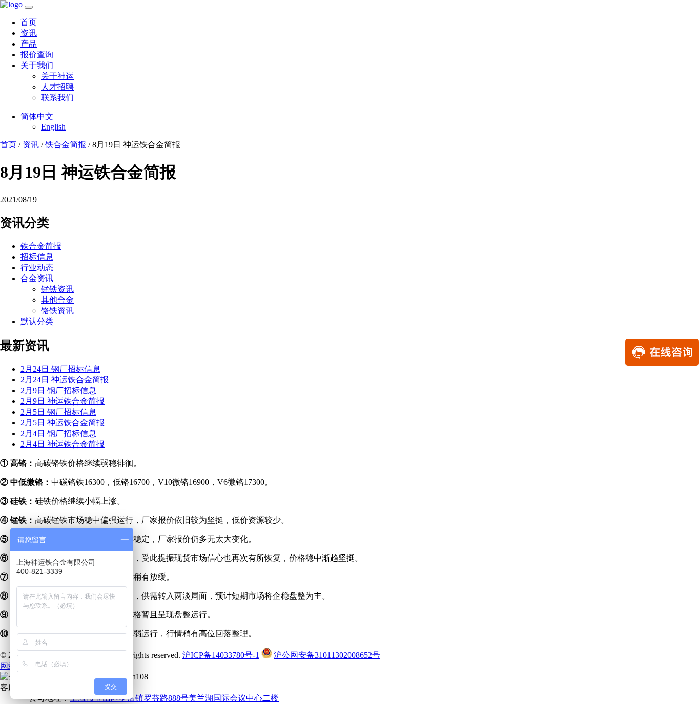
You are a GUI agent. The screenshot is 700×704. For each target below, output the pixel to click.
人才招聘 (57, 86)
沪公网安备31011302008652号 (327, 655)
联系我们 (57, 97)
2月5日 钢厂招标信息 (58, 412)
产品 (28, 43)
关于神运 (57, 76)
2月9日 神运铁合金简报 (62, 401)
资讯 (28, 33)
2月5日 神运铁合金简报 (62, 422)
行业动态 (36, 267)
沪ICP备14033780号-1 (220, 655)
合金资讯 (36, 278)
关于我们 (36, 65)
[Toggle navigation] (29, 7)
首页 (28, 22)
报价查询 (36, 54)
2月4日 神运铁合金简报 (62, 444)
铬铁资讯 (57, 310)
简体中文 (36, 116)
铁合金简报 (65, 144)
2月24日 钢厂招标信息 (60, 369)
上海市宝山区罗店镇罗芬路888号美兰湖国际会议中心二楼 (174, 698)
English (53, 126)
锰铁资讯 (57, 289)
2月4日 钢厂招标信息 (58, 433)
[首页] (12, 4)
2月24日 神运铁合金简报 (64, 379)
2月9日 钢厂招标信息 (58, 390)
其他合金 (57, 299)
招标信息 (36, 256)
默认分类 (36, 321)
